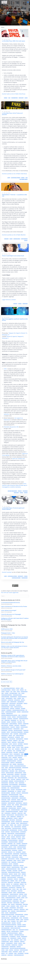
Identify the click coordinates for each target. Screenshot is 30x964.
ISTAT (14, 806)
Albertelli (18, 779)
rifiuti (11, 754)
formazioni (19, 887)
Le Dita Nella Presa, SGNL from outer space (13, 41)
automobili (4, 840)
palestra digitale (15, 831)
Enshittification (15, 867)
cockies (20, 870)
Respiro (3, 884)
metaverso (11, 782)
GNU (15, 926)
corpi (14, 892)
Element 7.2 (24, 333)
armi (23, 740)
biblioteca (18, 836)
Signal (5, 97)
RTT (25, 875)
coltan (9, 804)
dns (2, 755)
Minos (21, 857)
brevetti (19, 808)
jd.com (18, 936)
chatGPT (4, 701)
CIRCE (15, 698)
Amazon (3, 710)
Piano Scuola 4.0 (18, 706)
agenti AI (12, 762)
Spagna (19, 791)
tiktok (23, 791)
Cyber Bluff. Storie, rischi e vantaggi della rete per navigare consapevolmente (14, 661)
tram (3, 926)
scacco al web (5, 830)
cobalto (25, 803)
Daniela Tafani (22, 733)
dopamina (26, 732)
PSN (12, 939)
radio (8, 799)
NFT (2, 750)
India (16, 880)
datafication (9, 806)
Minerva (22, 884)
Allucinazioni (19, 789)
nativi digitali (11, 858)
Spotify (10, 847)
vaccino (13, 836)
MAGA (25, 789)
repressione (10, 777)
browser (11, 781)
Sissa (3, 767)
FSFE (9, 939)
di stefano (7, 944)
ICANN (3, 857)
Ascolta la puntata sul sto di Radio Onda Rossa (14, 173)
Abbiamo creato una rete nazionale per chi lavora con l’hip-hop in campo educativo (14, 646)
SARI (15, 825)
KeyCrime (13, 823)
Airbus (20, 933)
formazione (4, 730)
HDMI (21, 889)
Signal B (14, 336)
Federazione (24, 577)
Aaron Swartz (15, 798)
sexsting (22, 916)
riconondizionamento (7, 865)
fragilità (10, 852)
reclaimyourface (19, 814)
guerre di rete (5, 703)
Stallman (15, 870)
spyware (23, 708)
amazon (26, 747)
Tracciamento (5, 754)
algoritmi (18, 705)
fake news (12, 771)
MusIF (24, 901)
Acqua (19, 838)
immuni (14, 916)
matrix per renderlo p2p (18, 458)
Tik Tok (18, 747)
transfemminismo (6, 821)
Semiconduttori (5, 796)
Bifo (2, 853)
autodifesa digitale (11, 760)
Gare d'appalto (23, 823)
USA (9, 97)
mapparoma (4, 858)
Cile (12, 826)
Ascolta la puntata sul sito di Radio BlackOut (14, 235)
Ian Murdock (5, 887)
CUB (9, 904)
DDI (8, 938)
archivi (13, 904)
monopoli (4, 745)
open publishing (24, 950)
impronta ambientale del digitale (9, 715)
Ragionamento (12, 912)
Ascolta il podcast (7, 572)
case (22, 867)
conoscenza (4, 794)
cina (8, 816)
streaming (18, 852)
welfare (14, 923)
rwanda (12, 880)
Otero (3, 950)
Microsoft (20, 576)
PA (17, 720)
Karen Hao (4, 955)
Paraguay (23, 872)
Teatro (15, 943)
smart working (13, 723)
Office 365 (4, 799)
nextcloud (7, 776)
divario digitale (18, 772)
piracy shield (5, 705)
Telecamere (17, 882)
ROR (11, 764)
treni (20, 794)
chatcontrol (5, 738)
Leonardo (16, 939)
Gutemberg (4, 904)
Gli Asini (13, 789)
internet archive (5, 801)
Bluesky (3, 860)
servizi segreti (23, 804)
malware (4, 722)
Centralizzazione (16, 577)
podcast (4, 836)
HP (12, 835)
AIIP (5, 919)
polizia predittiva (19, 755)
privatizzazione (8, 853)
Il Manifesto (4, 862)
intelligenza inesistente (10, 848)
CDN (9, 823)
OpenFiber (4, 804)
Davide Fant (10, 755)
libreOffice (13, 816)
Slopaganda (20, 877)
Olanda (25, 855)
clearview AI (7, 813)
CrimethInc (4, 911)
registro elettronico (12, 933)
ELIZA (25, 811)
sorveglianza (17, 238)
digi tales (16, 950)
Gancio (18, 799)
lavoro (6, 693)
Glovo (6, 912)
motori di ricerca (18, 730)
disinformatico (22, 845)
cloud (3, 698)
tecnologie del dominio (7, 759)
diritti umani (20, 907)
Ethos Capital (15, 857)
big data (22, 865)
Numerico (13, 906)
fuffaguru (14, 850)
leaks (21, 919)
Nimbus (3, 818)
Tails (9, 835)
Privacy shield (5, 723)
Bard (5, 921)
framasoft (23, 786)
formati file (14, 944)
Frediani (3, 885)
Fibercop (22, 941)
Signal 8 (18, 333)
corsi (25, 755)
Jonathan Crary (21, 892)
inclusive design (14, 796)
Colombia (9, 870)
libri (3, 693)
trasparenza (13, 907)
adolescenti (9, 752)
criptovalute (11, 737)
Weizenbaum (9, 860)
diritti (8, 732)
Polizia (3, 772)
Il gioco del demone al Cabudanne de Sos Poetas (14, 606)
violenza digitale (6, 917)
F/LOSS (25, 867)
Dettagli (26, 919)
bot (2, 779)
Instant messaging (12, 491)
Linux (22, 728)
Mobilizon (14, 862)
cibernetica (7, 826)
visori (23, 885)
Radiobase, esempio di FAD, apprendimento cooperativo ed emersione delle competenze (13, 656)
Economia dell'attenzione (12, 811)
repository (6, 414)
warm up (4, 890)
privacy (22, 689)
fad (24, 722)
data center (12, 738)
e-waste (15, 818)
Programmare (5, 820)
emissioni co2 (9, 713)
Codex (3, 868)
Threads (21, 811)
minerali (3, 931)
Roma (24, 772)
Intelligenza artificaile (19, 835)
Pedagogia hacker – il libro (8, 633)
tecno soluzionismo (6, 786)
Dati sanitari (4, 847)
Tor (17, 921)
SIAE (24, 880)
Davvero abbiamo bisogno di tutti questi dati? (13, 670)
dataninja (17, 774)
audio (11, 238)
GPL (9, 809)
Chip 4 (20, 880)
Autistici (19, 760)
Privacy (15, 303)
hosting (19, 923)
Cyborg (21, 931)
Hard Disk (19, 848)
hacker (19, 711)
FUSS (26, 814)
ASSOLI (23, 838)
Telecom (8, 838)
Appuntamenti (9, 698)
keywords (25, 917)
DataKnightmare (5, 706)
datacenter (17, 700)
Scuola (9, 716)
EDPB (23, 836)
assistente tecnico (23, 929)
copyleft (7, 831)
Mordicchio (4, 896)
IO (15, 791)
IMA (5, 750)
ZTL (17, 929)
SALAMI (15, 874)
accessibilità (17, 754)
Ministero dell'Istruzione (15, 767)
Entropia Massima (15, 809)
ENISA (3, 912)
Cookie (3, 825)
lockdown (4, 939)
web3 (19, 868)
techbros (17, 749)
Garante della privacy (7, 728)
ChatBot (4, 760)
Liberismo (4, 877)
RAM (13, 804)
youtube (13, 779)
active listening (11, 919)
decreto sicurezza (15, 875)
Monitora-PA (5, 735)
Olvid (7, 950)
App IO (20, 899)
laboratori (25, 723)
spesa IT (8, 867)
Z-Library (13, 921)
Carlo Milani (12, 703)
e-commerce (12, 936)
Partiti (19, 860)
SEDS (14, 929)
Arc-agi (8, 931)
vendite (3, 916)
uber (3, 835)
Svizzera (19, 843)
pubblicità (25, 730)
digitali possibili (10, 772)
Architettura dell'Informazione (17, 948)
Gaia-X (9, 742)
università (4, 737)
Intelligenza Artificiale (9, 688)
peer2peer (10, 843)
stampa (22, 902)
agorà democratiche (10, 897)
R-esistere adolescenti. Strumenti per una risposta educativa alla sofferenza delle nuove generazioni (14, 637)
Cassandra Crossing (22, 716)
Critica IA (4, 816)
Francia (18, 727)
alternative (24, 715)
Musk (12, 706)
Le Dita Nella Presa (15, 177)
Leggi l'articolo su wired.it (9, 299)
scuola (17, 688)
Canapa (26, 914)
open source (16, 728)
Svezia (20, 951)
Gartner (4, 867)
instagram (4, 777)
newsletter (4, 809)
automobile (23, 831)
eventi (3, 811)
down (23, 750)
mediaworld (24, 936)
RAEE (11, 733)
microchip (22, 909)
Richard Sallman (9, 926)
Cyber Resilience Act (19, 955)
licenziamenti (9, 943)
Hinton (3, 838)
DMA (16, 771)
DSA (13, 749)
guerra (19, 698)
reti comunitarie (5, 928)
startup (16, 879)
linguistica (15, 865)
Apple (3, 711)
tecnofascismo (12, 808)
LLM (2, 720)
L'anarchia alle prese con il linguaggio (11, 614)
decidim (18, 897)
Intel (3, 776)
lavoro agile (20, 862)
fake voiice (9, 902)
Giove (17, 823)
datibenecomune (24, 858)
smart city (7, 779)
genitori (19, 946)
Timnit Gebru (5, 951)
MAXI (20, 896)
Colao (13, 889)
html (20, 917)
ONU (26, 906)
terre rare (7, 720)
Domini (17, 919)
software (20, 744)
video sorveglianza (22, 777)
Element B (9, 336)
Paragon (26, 744)
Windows (15, 757)
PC (7, 916)
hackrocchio (19, 821)
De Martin (17, 737)
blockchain (23, 749)
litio (6, 755)
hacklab (18, 792)
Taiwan (11, 825)
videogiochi (4, 769)
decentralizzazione (13, 794)
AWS (2, 848)
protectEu (13, 838)
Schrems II (8, 710)
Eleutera (20, 890)
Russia (23, 808)
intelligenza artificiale (20, 765)
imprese (23, 868)
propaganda (4, 892)
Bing (9, 921)
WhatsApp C (5, 338)
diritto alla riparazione (17, 745)
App (6, 749)
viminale (24, 874)
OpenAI (10, 735)
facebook (4, 718)
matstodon (9, 899)
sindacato (10, 882)
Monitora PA (13, 938)
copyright (13, 722)
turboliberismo (14, 917)
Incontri (20, 944)
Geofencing (10, 879)
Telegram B (20, 336)
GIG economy (8, 828)
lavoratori (10, 700)
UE (25, 689)
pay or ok (20, 830)
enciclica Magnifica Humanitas (9, 924)
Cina (19, 715)
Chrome (17, 804)
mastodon (9, 740)
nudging (24, 826)
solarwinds (20, 953)
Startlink (13, 799)
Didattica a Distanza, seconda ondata (11, 666)
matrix (25, 492)
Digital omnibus (5, 845)
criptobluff (25, 825)
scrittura (24, 799)
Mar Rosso (25, 821)
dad (23, 698)
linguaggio (4, 852)
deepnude (4, 833)
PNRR (8, 701)
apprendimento (22, 784)
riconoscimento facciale (18, 710)
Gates (3, 897)
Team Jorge (4, 872)
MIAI (21, 901)
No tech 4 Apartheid (19, 781)
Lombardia (4, 791)
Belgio (3, 953)
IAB (23, 951)
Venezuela (4, 938)
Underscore (4, 808)
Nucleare (4, 774)
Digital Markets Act (21, 911)
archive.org (19, 820)
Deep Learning (5, 784)
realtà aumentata (16, 885)
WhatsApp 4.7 (5, 334)
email (6, 767)
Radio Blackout (10, 814)
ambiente (15, 740)
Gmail (20, 855)
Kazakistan (24, 843)
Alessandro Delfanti (6, 901)
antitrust (17, 725)
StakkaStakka (5, 744)
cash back (15, 899)
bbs (2, 907)
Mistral (11, 950)
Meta (14, 691)
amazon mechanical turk (17, 801)
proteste (20, 722)
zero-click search (11, 877)
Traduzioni (23, 882)
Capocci (3, 899)
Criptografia (5, 874)
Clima (7, 825)
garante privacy (5, 727)
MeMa (24, 848)
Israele (25, 703)
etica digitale (24, 809)
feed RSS (21, 894)
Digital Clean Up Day (15, 928)
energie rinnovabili (14, 787)
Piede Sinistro (17, 826)
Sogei (21, 939)
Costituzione (15, 855)
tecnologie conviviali (7, 695)
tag (2, 919)
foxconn (24, 828)
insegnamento (19, 738)
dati (19, 693)
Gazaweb (4, 732)
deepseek (21, 796)
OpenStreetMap (14, 845)
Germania (19, 816)
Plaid (3, 831)
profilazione (21, 742)
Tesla (10, 916)
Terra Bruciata (5, 894)
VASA (24, 943)
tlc (6, 953)
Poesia (7, 906)
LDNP (9, 177)
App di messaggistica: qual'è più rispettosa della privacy (15, 319)
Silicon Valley (18, 769)
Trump (8, 745)
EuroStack (10, 955)
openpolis (21, 752)
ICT (23, 816)
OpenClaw (16, 909)
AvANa (13, 747)
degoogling (25, 767)
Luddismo (24, 896)
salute (10, 863)
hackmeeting (14, 97)
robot (8, 836)
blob (25, 894)
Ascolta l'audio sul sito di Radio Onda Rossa (13, 94)
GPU (26, 897)
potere (25, 830)
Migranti (21, 818)
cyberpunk (16, 884)
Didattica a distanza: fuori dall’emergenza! (12, 673)
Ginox (15, 860)
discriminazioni (13, 830)
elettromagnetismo (6, 889)
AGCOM (8, 722)
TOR (6, 835)
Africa (23, 860)
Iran (13, 769)
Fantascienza (5, 782)
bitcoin (11, 765)
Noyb (10, 744)
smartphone (13, 701)
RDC (9, 911)
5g (23, 887)
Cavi (20, 740)
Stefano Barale (5, 708)
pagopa (10, 892)
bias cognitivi (5, 725)
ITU (25, 884)
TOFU (5, 369)
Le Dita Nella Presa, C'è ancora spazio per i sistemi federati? (13, 508)
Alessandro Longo (6, 855)
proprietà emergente (6, 929)
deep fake (4, 879)
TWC (14, 750)
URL (9, 862)
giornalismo (4, 757)
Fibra (22, 754)
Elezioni (3, 814)
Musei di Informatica (20, 833)
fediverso (21, 759)
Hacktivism (21, 782)
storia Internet (16, 786)
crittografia (24, 238)
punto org (7, 857)
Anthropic (4, 843)
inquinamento (13, 696)
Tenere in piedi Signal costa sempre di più (13, 255)
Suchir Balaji (12, 887)
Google (7, 691)
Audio (26, 97)
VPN (8, 787)
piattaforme (20, 703)
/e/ (11, 884)
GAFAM (3, 691)
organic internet (22, 926)
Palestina (4, 716)
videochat (14, 813)
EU (26, 710)
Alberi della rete (6, 789)
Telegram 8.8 (12, 333)
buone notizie (25, 711)
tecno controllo (22, 696)
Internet (11, 725)
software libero (23, 179)
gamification (23, 798)
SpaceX (20, 943)
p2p (14, 843)
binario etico (23, 853)
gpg (18, 916)
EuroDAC (4, 870)
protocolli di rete (16, 828)
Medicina (13, 792)
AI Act (10, 757)
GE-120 (8, 890)
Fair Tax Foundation (6, 850)
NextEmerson (9, 818)
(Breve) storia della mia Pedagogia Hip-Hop (12, 642)
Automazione (5, 781)
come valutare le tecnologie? (8, 610)
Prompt (3, 906)
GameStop (16, 941)
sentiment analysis (19, 934)
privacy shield (5, 771)
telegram (25, 491)
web (16, 777)
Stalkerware (5, 841)
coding (17, 858)
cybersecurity (5, 765)
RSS (11, 681)
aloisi (3, 944)
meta (3, 828)
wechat (8, 884)
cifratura (25, 303)
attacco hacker (5, 762)
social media (12, 705)
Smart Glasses (5, 948)
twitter (20, 723)
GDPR (22, 688)
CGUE (3, 749)
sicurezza (9, 718)
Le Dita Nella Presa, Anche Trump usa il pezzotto (12, 113)
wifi (2, 826)
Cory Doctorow (15, 776)
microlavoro (10, 774)
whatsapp (21, 97)
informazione (11, 791)
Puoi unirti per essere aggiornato (9, 592)
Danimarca (4, 803)
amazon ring (16, 853)
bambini (14, 764)
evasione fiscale (5, 880)
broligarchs (21, 764)
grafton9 (25, 904)
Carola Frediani (20, 735)
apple (9, 749)
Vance (10, 951)
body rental (19, 803)
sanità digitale (11, 803)
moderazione (25, 792)
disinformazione (19, 914)
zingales (11, 934)
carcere (6, 907)
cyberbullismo (5, 941)
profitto (9, 885)
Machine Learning (6, 792)
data (27, 779)
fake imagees (16, 902)
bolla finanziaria (13, 784)
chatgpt (19, 825)
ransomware (19, 762)
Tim (20, 720)
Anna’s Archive (10, 833)
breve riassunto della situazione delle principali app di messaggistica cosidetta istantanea (14, 485)
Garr (15, 953)
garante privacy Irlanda (14, 872)
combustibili (16, 901)
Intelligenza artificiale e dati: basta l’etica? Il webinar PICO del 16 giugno (15, 619)
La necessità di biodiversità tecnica (10, 602)
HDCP (24, 889)
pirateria (4, 740)
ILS (14, 852)
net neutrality (15, 931)
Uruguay (13, 911)
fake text (4, 902)
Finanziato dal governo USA (11, 427)
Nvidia (22, 897)
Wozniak (19, 924)
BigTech (23, 700)
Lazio (25, 921)
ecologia (10, 730)
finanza (26, 738)
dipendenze (13, 720)
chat (9, 769)
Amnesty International (7, 909)
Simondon (19, 806)
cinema (23, 852)
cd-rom (26, 953)
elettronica (7, 875)
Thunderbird (22, 879)
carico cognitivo (14, 894)
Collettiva (4, 882)
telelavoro (23, 774)
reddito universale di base (8, 914)
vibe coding (12, 820)
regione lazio (5, 934)
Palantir (13, 727)
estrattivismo (24, 727)
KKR (14, 735)
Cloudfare (18, 750)
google (14, 716)
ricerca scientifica (12, 896)
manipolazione (5, 764)
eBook (21, 921)
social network (5, 696)
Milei (27, 909)
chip (23, 720)
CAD (2, 813)
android (20, 757)
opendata (9, 750)
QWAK (17, 906)
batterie (9, 747)
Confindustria (5, 946)
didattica (14, 742)
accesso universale (12, 840)
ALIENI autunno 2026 (6, 629)
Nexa (16, 782)
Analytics (20, 813)
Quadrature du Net (6, 923)
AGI (2, 921)
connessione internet (10, 711)
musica (3, 806)
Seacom (11, 874)
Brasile (3, 943)
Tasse (23, 779)
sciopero (11, 953)
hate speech (14, 890)
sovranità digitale (23, 718)
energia (3, 713)
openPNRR (4, 933)
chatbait (20, 850)
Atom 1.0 (5, 681)
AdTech (22, 906)
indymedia (4, 787)
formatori (4, 823)
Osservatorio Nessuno (11, 868)
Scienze (19, 938)
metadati (21, 841)
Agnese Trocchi (5, 733)
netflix (24, 938)
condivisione (19, 904)
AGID (25, 813)
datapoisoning (5, 936)
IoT (22, 875)
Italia (22, 747)
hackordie (15, 951)
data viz (15, 744)
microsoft (4, 742)
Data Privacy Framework (17, 732)
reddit (11, 941)
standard (15, 863)
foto (19, 874)
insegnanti (23, 725)
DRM (18, 889)
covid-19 (16, 759)
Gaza (22, 737)
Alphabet (16, 752)
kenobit (3, 752)
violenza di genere (13, 841)
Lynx (25, 939)
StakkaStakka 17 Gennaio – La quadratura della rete (14, 195)
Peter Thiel (23, 776)
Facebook (17, 708)
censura (6, 238)
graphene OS (4, 863)
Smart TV (4, 747)
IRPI (2, 875)
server (12, 821)
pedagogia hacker (17, 695)
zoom (14, 847)
